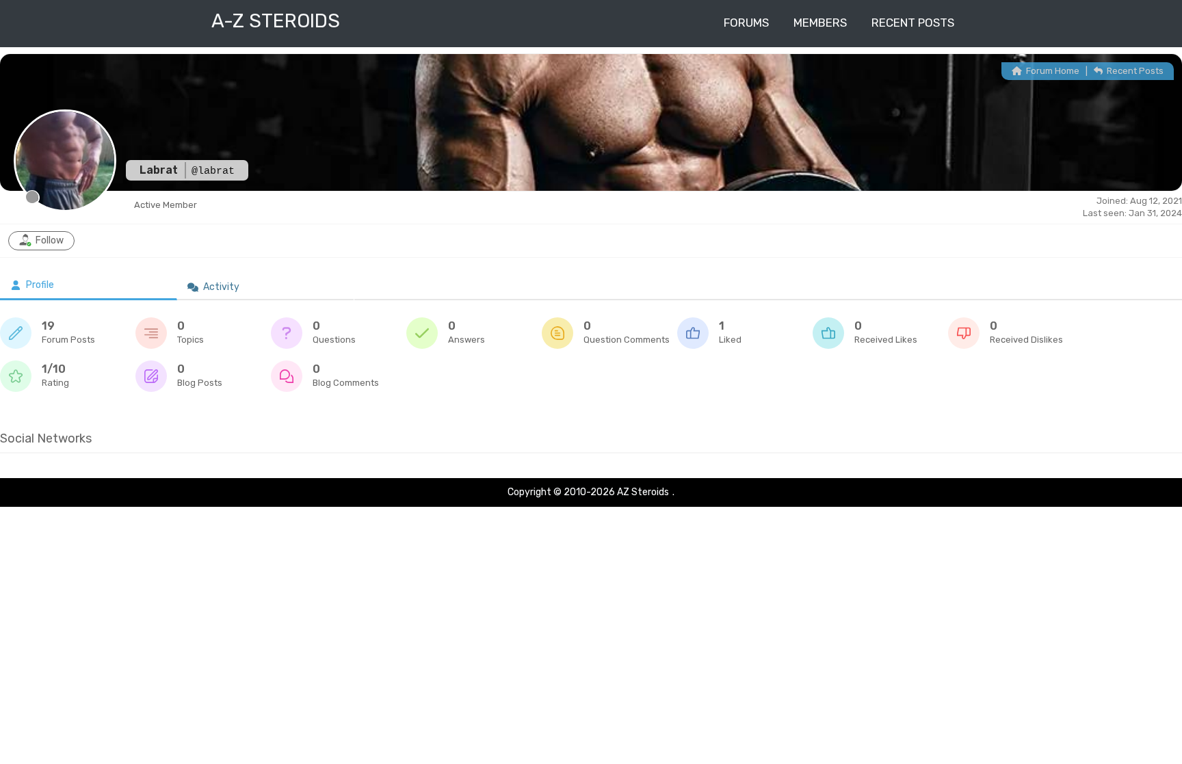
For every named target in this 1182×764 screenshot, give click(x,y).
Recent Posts (912, 22)
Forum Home (1051, 71)
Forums (746, 22)
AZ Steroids (643, 492)
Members (820, 22)
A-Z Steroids (275, 21)
